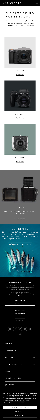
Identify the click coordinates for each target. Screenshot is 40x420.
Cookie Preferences (17, 400)
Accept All (20, 416)
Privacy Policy (8, 403)
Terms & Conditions (21, 294)
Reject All (20, 412)
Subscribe (20, 320)
